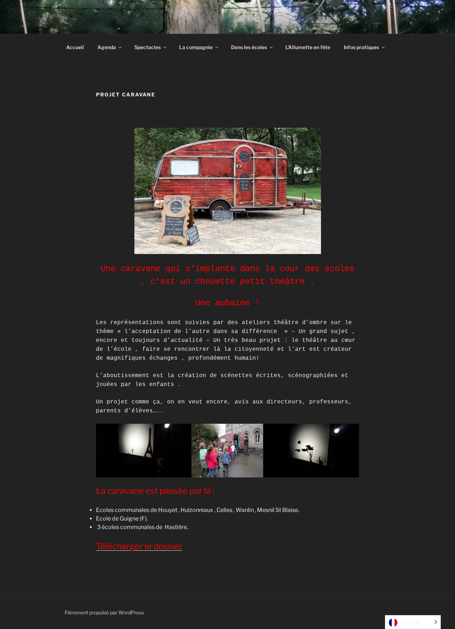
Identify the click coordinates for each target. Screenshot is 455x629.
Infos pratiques (361, 47)
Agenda (106, 47)
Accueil (75, 47)
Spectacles (147, 47)
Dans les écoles (249, 47)
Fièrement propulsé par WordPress (104, 612)
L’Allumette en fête (307, 47)
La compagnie (196, 47)
